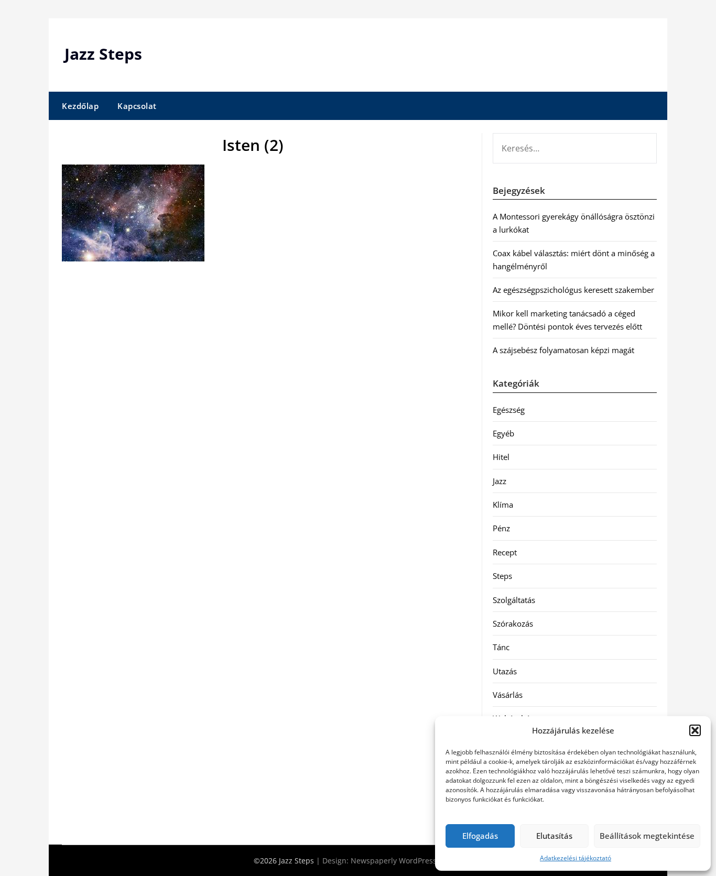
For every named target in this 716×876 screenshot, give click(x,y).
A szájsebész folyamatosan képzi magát (563, 350)
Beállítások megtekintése (647, 835)
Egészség (509, 409)
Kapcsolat (137, 106)
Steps (502, 576)
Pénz (501, 528)
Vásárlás (508, 694)
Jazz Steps (103, 53)
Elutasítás (554, 835)
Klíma (503, 504)
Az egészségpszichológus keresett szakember (573, 289)
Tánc (501, 647)
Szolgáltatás (514, 600)
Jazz (499, 481)
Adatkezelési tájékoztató (575, 857)
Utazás (505, 671)
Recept (505, 552)
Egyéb (503, 433)
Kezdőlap (80, 106)
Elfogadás (480, 835)
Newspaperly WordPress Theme (407, 861)
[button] (695, 730)
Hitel (501, 457)
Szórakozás (513, 623)
